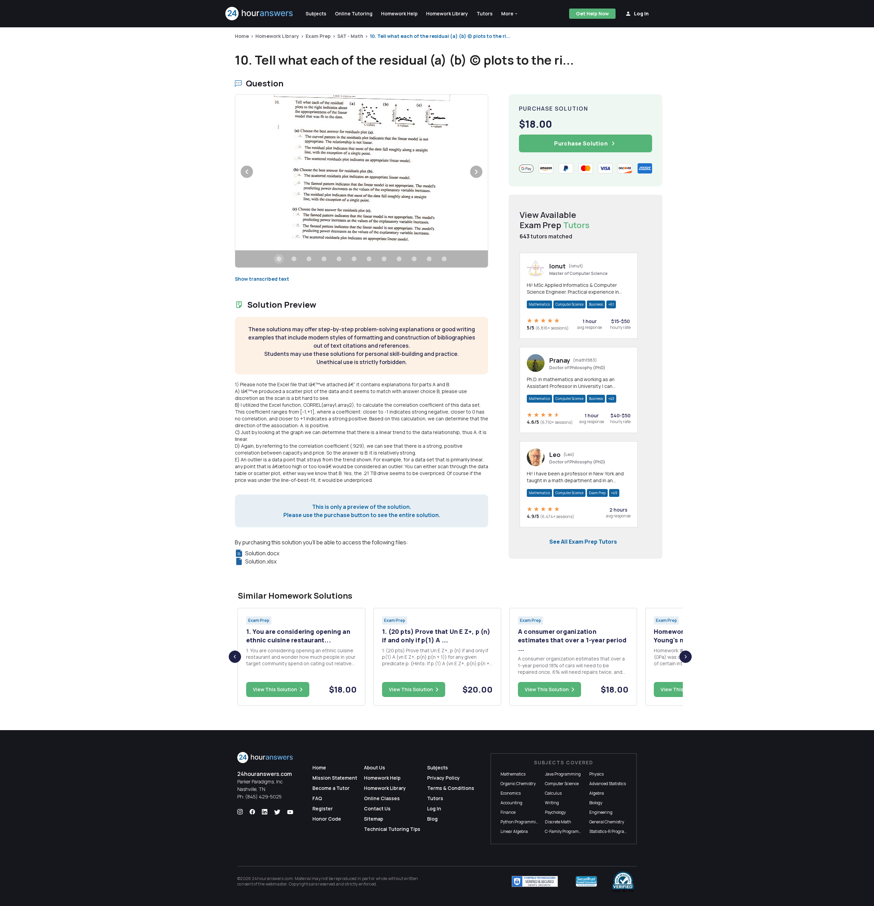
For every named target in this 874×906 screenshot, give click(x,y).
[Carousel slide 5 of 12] (339, 259)
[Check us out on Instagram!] (240, 812)
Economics (511, 793)
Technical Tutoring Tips (392, 829)
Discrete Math (558, 822)
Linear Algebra (514, 831)
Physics (596, 774)
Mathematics (539, 304)
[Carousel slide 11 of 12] (429, 259)
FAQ (317, 798)
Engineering (600, 812)
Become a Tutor (331, 788)
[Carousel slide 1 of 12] (279, 259)
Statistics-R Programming (613, 831)
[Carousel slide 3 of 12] (309, 259)
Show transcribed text (262, 279)
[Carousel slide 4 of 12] (324, 259)
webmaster (276, 884)
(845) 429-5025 (263, 796)
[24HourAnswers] (259, 13)
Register (322, 808)
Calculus (553, 793)
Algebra (596, 793)
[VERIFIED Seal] (623, 881)
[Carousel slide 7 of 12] (369, 259)
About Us (374, 767)
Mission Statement (334, 778)
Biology (595, 803)
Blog (432, 819)
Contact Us (377, 808)
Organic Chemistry (518, 783)
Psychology (555, 812)
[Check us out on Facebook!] (252, 812)
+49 (614, 492)
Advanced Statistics (607, 783)
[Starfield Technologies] (535, 881)
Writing (552, 803)
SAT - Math (350, 36)
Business (596, 304)
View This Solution (275, 689)
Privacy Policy (443, 778)
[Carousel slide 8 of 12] (384, 259)
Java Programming (563, 774)
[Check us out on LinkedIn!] (264, 812)
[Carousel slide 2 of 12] (294, 259)
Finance (508, 812)
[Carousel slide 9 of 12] (399, 259)
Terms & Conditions (450, 788)
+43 (611, 398)
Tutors (435, 798)
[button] (509, 13)
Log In (434, 808)
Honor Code (326, 819)
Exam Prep (318, 36)
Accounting (511, 803)
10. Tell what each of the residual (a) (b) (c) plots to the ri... (440, 36)
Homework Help (382, 778)
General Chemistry (606, 822)
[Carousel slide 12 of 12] (444, 259)
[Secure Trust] (586, 881)
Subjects (437, 767)
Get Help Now (592, 13)
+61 (611, 304)
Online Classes (382, 798)
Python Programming (521, 822)
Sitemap (373, 819)
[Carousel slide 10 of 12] (414, 259)
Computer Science (569, 304)
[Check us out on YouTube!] (290, 812)
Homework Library (277, 36)
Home (242, 36)
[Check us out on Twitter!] (277, 812)
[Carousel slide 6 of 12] (354, 259)
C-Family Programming (567, 831)
